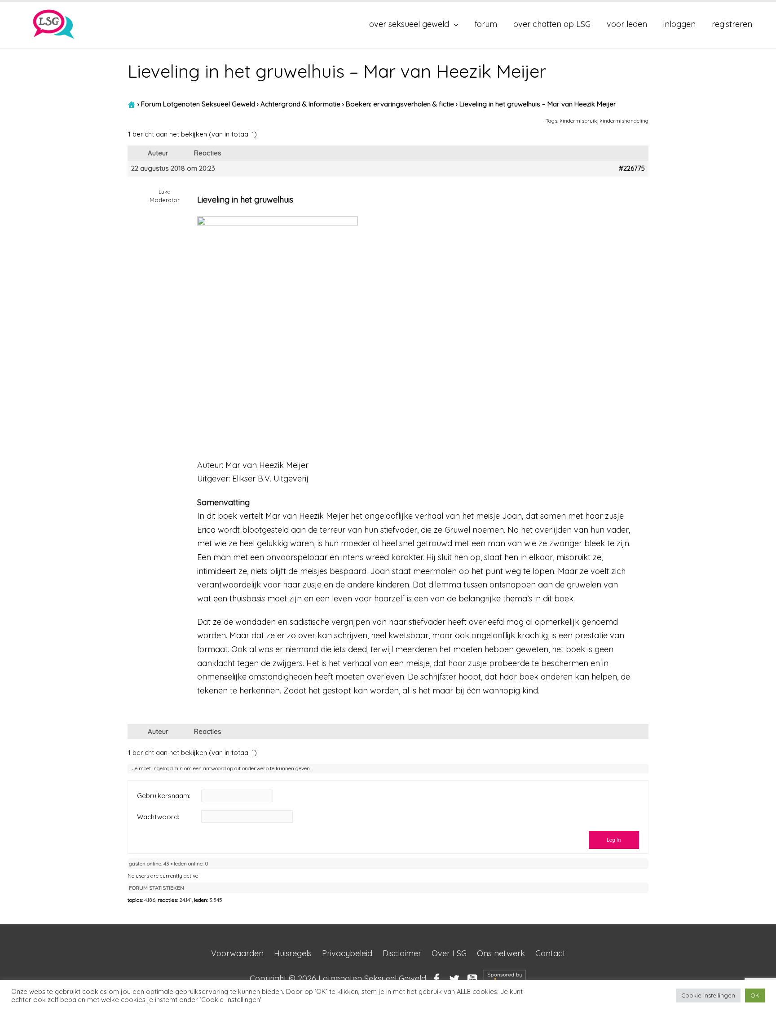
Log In (614, 839)
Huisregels (293, 953)
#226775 (632, 168)
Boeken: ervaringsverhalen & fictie (400, 104)
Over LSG (449, 953)
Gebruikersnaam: (163, 796)
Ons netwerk (501, 953)
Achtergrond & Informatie (300, 104)
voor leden (627, 24)
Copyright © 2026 (338, 978)
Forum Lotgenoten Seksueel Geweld (198, 104)
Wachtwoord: (158, 817)
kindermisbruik (578, 120)
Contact (550, 953)
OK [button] (754, 995)
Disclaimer (402, 953)
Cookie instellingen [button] (708, 995)
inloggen (679, 24)
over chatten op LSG (552, 24)
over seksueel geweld (409, 24)
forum (486, 24)
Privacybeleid (347, 953)
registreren (732, 24)
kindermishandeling (624, 120)
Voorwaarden (237, 953)
